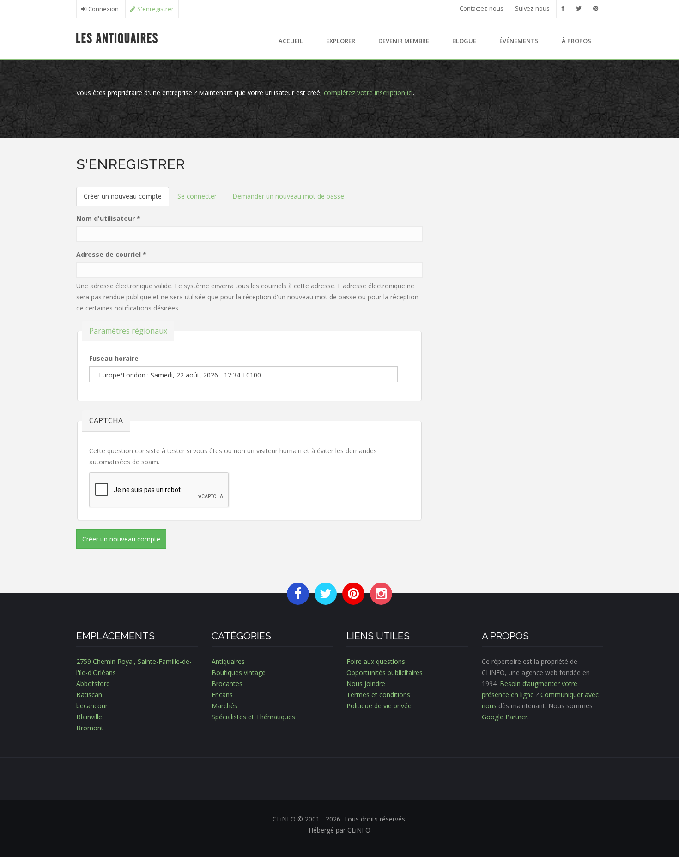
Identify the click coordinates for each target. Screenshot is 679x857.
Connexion (103, 9)
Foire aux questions (375, 661)
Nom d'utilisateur (108, 218)
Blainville (89, 716)
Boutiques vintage (239, 672)
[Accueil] (117, 37)
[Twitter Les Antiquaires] (579, 8)
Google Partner (504, 716)
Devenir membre (403, 40)
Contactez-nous (481, 8)
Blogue (464, 40)
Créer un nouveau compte (126, 199)
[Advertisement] (519, 221)
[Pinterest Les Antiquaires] (595, 8)
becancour (92, 705)
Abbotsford (93, 683)
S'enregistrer (155, 9)
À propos (576, 40)
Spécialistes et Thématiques (253, 716)
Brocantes (227, 683)
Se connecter (197, 196)
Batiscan (89, 694)
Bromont (89, 727)
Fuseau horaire (114, 358)
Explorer (340, 40)
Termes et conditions (378, 694)
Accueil (291, 40)
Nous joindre (365, 683)
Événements (519, 40)
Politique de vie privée (379, 705)
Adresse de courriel (111, 254)
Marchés (224, 705)
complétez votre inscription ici (368, 92)
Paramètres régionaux (128, 331)
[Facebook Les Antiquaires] (562, 8)
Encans (222, 694)
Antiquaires (228, 661)
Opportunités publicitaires (384, 672)
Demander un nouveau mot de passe (288, 196)
